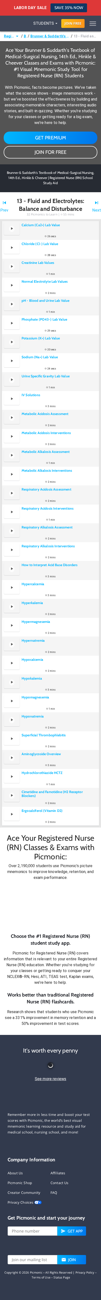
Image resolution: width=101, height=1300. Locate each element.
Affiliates (57, 1173)
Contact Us (59, 1182)
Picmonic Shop (20, 1182)
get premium (50, 138)
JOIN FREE (72, 23)
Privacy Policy (85, 1272)
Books (25, 36)
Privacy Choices (21, 1202)
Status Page (61, 1277)
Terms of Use (41, 1277)
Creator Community (24, 1192)
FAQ (53, 1192)
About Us (15, 1173)
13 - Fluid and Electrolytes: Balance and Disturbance (85, 36)
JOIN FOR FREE (50, 152)
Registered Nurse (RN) (9, 36)
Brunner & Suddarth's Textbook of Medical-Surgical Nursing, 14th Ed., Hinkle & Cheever (50, 36)
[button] (50, 906)
